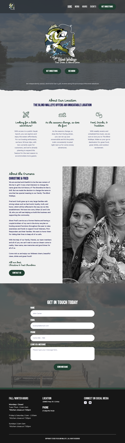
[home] (13, 6)
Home (70, 7)
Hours (84, 7)
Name (32, 308)
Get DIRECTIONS (107, 6)
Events (93, 7)
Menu (77, 7)
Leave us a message (38, 345)
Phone (32, 332)
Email (32, 320)
